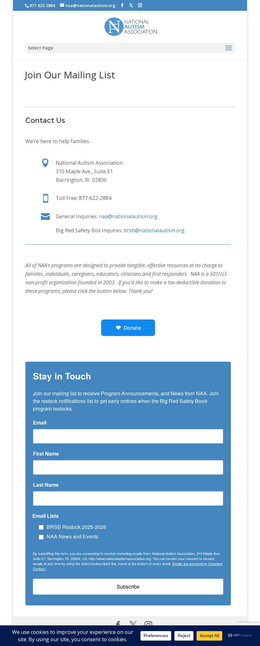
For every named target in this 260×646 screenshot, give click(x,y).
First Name (46, 453)
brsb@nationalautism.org (154, 230)
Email (39, 422)
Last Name (46, 484)
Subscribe (128, 586)
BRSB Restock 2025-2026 (76, 527)
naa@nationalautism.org (128, 216)
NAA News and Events (72, 536)
